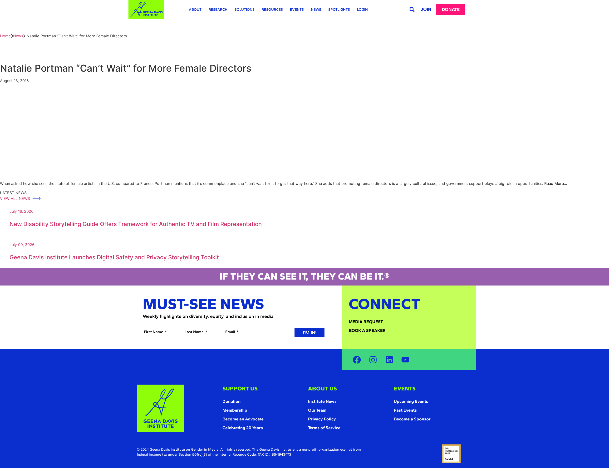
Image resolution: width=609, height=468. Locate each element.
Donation (231, 401)
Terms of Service (324, 427)
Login (362, 9)
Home (5, 36)
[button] (412, 9)
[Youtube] (405, 360)
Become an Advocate (243, 419)
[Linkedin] (389, 360)
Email (230, 332)
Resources (272, 9)
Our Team (317, 410)
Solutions (245, 9)
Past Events (405, 410)
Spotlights (339, 9)
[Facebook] (357, 360)
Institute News (322, 401)
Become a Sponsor (412, 419)
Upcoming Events (411, 401)
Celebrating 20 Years (242, 427)
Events (297, 9)
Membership (234, 410)
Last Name (195, 332)
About (195, 9)
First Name (154, 332)
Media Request (366, 321)
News (316, 9)
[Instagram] (373, 360)
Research (218, 9)
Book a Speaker (367, 330)
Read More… (555, 183)
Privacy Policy (322, 419)
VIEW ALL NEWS (15, 198)
